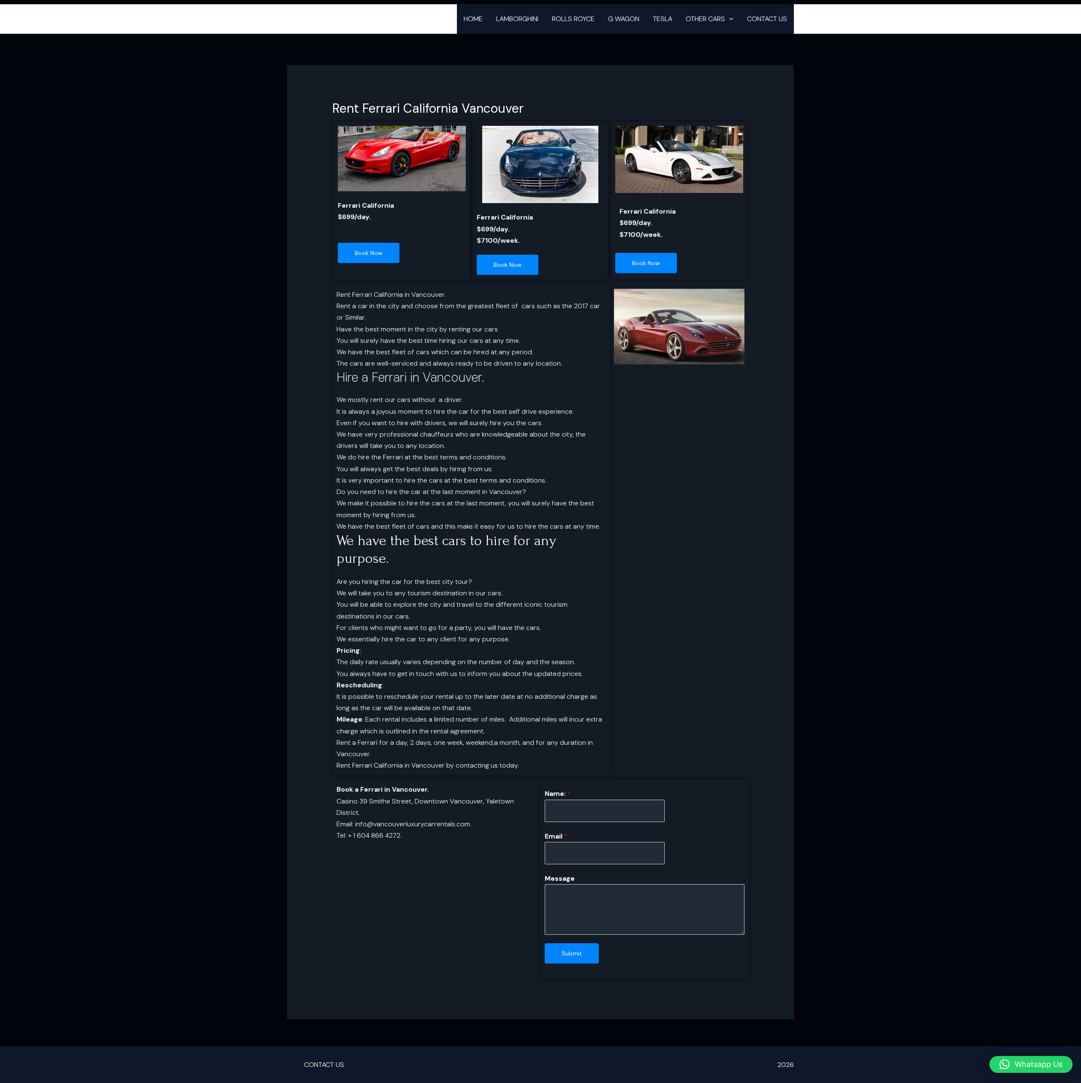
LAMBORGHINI (517, 18)
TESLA (662, 18)
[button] (729, 19)
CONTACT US (767, 18)
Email (556, 836)
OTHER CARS (705, 18)
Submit (572, 953)
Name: (558, 793)
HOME (473, 18)
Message (560, 878)
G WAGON (623, 18)
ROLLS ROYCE (573, 18)
